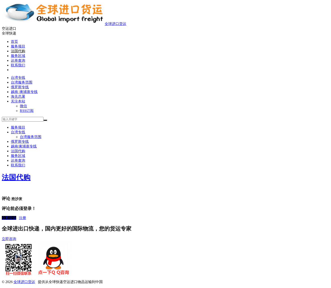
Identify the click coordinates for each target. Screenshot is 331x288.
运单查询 (18, 60)
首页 (14, 41)
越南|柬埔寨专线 (24, 146)
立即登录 (9, 218)
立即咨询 (9, 239)
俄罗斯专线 (20, 87)
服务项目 (18, 46)
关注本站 (18, 101)
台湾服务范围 (21, 82)
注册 (22, 218)
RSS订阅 (27, 111)
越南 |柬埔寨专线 (24, 92)
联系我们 (18, 65)
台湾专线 (18, 77)
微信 (23, 106)
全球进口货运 (115, 24)
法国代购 (18, 51)
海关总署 (18, 96)
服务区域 (18, 56)
